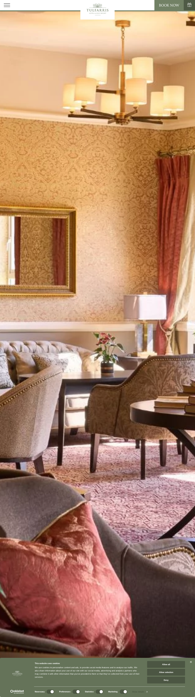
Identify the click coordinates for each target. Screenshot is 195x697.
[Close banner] (191, 662)
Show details (138, 692)
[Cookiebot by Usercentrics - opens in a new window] (17, 692)
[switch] (76, 692)
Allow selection (166, 672)
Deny (166, 680)
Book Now (169, 5)
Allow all (166, 664)
